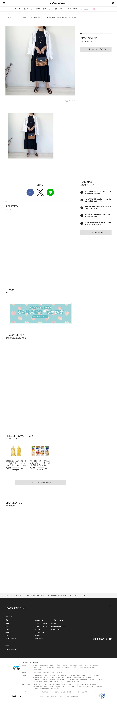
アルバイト (35, 667)
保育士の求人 (90, 686)
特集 (61, 9)
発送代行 (57, 692)
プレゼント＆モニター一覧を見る (40, 482)
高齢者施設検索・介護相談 (72, 681)
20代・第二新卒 (56, 684)
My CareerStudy (61, 679)
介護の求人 (35, 688)
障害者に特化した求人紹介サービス (66, 667)
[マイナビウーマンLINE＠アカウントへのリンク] (100, 639)
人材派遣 (35, 684)
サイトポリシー (39, 632)
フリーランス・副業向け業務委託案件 (85, 667)
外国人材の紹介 (55, 688)
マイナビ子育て (89, 677)
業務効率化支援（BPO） (47, 692)
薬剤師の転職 (53, 686)
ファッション (15, 18)
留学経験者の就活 (44, 665)
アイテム (25, 18)
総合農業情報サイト (79, 677)
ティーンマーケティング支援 (84, 675)
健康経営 (63, 692)
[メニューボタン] (3, 3)
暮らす (45, 9)
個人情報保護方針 (74, 696)
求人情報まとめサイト (38, 675)
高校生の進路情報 (37, 672)
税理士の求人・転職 (37, 686)
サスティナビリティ (54, 696)
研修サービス (36, 692)
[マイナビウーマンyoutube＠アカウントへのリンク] (110, 639)
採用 (61, 696)
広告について (39, 620)
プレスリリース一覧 (41, 626)
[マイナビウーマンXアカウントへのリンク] (106, 639)
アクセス (47, 696)
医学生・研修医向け (63, 665)
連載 (56, 9)
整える (26, 9)
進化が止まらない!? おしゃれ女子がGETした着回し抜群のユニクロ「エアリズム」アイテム (53, 18)
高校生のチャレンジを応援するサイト (66, 675)
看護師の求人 (61, 686)
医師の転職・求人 (81, 686)
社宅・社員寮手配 (82, 692)
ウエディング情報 (60, 677)
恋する (38, 9)
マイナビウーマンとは (57, 620)
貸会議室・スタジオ (72, 692)
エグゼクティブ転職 (83, 684)
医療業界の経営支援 (45, 688)
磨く (32, 9)
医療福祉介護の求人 (37, 669)
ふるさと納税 (52, 679)
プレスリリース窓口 (41, 623)
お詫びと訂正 (39, 639)
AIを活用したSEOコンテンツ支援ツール (54, 681)
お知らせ (37, 629)
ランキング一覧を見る (96, 232)
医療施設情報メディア (81, 679)
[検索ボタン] (113, 3)
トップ (14, 9)
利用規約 (53, 623)
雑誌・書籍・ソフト (49, 677)
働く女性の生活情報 (37, 677)
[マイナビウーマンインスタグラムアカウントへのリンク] (94, 639)
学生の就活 (35, 665)
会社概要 (41, 696)
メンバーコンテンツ (71, 9)
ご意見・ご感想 (55, 629)
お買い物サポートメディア (95, 679)
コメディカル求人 (71, 686)
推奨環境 (37, 635)
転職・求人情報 (74, 665)
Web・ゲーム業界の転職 (45, 684)
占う (50, 9)
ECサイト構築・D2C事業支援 (40, 679)
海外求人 (81, 665)
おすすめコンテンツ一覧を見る (96, 49)
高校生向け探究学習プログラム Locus (52, 672)
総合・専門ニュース (50, 675)
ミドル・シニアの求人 (50, 667)
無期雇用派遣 (99, 686)
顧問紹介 (46, 686)
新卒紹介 (64, 684)
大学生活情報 (96, 675)
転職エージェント (72, 684)
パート (41, 667)
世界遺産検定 (69, 677)
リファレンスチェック (94, 692)
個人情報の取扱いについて (59, 626)
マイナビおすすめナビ (11, 649)
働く (20, 9)
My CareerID (71, 679)
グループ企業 (66, 696)
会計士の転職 (93, 684)
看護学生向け (53, 665)
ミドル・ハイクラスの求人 (91, 665)
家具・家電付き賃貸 (37, 681)
